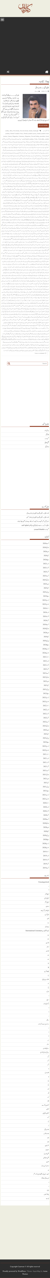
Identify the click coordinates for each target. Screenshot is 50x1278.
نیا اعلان (7, 337)
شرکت (42, 281)
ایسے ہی (26, 161)
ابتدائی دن (15, 139)
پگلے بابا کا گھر (27, 197)
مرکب (43, 320)
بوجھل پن (31, 186)
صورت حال (18, 284)
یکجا (36, 350)
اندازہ (7, 156)
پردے (45, 197)
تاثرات (47, 943)
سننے (4, 273)
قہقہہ (43, 295)
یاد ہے (13, 348)
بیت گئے (25, 186)
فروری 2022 (45, 746)
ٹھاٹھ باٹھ (15, 209)
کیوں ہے (6, 309)
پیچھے (16, 200)
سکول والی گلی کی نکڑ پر (6, 270)
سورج (37, 275)
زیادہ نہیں (29, 261)
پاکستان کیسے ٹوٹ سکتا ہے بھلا (7, 192)
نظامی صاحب (15, 334)
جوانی (33, 217)
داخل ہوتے (39, 236)
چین (31, 223)
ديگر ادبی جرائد (46, 1004)
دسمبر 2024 (46, 608)
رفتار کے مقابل (38, 253)
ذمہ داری (32, 248)
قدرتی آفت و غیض (34, 292)
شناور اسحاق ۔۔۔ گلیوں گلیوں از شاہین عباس (40, 513)
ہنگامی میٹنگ (15, 342)
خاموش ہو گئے (4, 228)
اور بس (36, 161)
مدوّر (46, 320)
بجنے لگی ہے (38, 175)
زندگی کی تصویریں (43, 261)
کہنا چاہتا (12, 303)
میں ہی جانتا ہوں (15, 331)
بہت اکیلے (18, 184)
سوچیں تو (40, 275)
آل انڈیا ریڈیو (12, 153)
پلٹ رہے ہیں (20, 197)
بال (21, 170)
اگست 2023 (46, 673)
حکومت (43, 228)
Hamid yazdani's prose (30, 134)
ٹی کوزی (8, 209)
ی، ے (47, 1198)
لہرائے (8, 314)
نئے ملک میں (44, 334)
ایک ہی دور (10, 164)
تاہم (6, 200)
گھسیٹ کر (11, 312)
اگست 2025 (46, 576)
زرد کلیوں (7, 259)
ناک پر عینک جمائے (38, 334)
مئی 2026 (46, 555)
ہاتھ (35, 339)
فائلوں (20, 289)
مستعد (23, 320)
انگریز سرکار (32, 159)
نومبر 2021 (46, 758)
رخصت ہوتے (10, 250)
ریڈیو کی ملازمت (13, 256)
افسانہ (40, 153)
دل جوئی (16, 239)
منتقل (8, 325)
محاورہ (24, 317)
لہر (10, 314)
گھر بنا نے (23, 312)
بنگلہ (41, 181)
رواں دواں (10, 253)
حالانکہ (18, 223)
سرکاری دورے (38, 267)
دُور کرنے (25, 242)
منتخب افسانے (45, 131)
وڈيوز (48, 1190)
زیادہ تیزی (33, 261)
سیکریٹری (38, 278)
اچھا (29, 145)
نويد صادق (36, 91)
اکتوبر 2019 (46, 860)
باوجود (46, 175)
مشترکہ (13, 320)
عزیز (48, 289)
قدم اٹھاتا (16, 292)
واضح (23, 345)
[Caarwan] (47, 72)
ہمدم (32, 342)
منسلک (44, 328)
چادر (48, 220)
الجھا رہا (5, 153)
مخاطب (9, 317)
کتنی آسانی (10, 295)
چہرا (41, 223)
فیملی (40, 292)
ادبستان (47, 906)
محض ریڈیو (13, 317)
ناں (34, 334)
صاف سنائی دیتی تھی (46, 284)
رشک (48, 253)
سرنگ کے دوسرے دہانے (8, 267)
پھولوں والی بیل (9, 197)
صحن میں (36, 284)
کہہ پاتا (6, 303)
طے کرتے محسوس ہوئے (36, 286)
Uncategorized (43, 882)
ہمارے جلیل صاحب (44, 342)
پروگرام (42, 197)
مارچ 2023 (46, 693)
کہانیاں (19, 303)
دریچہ (48, 1000)
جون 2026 (46, 551)
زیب (26, 261)
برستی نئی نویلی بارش (9, 175)
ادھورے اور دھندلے (5, 145)
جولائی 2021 (46, 774)
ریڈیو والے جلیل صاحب (29, 259)
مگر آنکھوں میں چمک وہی (35, 325)
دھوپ (43, 242)
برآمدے (21, 175)
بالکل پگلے (39, 172)
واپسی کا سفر (31, 345)
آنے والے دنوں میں (15, 159)
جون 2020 (46, 827)
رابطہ (32, 250)
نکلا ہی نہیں (7, 334)
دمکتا (4, 239)
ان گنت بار (18, 156)
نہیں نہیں (37, 337)
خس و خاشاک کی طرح (27, 231)
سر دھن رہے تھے (26, 264)
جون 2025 (46, 584)
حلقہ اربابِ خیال (45, 979)
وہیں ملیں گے (20, 348)
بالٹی (7, 170)
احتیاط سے (26, 145)
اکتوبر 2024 (46, 616)
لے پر (46, 317)
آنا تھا (12, 156)
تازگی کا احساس (13, 200)
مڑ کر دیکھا (34, 320)
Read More (43, 125)
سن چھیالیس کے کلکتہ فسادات (15, 273)
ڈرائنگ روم (18, 248)
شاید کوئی (8, 278)
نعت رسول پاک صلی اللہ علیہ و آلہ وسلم (41, 1174)
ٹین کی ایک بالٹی (43, 211)
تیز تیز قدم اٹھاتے (9, 206)
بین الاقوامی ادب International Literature (37, 931)
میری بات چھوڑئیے (8, 328)
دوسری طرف (39, 245)
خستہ (22, 231)
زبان (16, 259)
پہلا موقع (40, 200)
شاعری (23, 278)
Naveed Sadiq (35, 136)
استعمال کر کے (37, 150)
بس (35, 178)
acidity (7, 131)
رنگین (23, 253)
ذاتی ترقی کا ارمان (40, 248)
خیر (31, 234)
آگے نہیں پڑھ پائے (18, 153)
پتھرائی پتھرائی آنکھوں (24, 195)
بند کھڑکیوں (7, 178)
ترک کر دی (31, 203)
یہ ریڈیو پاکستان (22, 350)
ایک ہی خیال (14, 164)
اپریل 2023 (46, 689)
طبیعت (44, 286)
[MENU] (2, 19)
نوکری (22, 337)
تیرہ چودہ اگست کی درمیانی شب (19, 206)
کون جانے (40, 309)
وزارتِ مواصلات (10, 345)
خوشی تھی (34, 234)
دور (27, 242)
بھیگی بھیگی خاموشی (28, 184)
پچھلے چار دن (15, 195)
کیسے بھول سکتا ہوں (23, 309)
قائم (38, 292)
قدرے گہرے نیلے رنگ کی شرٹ (24, 292)
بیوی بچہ (45, 189)
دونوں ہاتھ (22, 245)
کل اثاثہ (10, 300)
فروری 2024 (45, 649)
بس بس (25, 178)
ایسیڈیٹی (29, 161)
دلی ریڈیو (7, 239)
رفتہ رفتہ (34, 253)
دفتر (30, 239)
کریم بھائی (44, 300)
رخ (24, 250)
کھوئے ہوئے (26, 303)
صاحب (5, 281)
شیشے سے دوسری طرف (11, 281)
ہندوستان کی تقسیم (20, 342)
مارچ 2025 (46, 596)
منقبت (47, 1162)
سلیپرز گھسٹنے (42, 273)
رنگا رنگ (26, 253)
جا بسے (40, 211)
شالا (20, 278)
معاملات (21, 323)
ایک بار (16, 161)
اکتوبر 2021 (46, 762)
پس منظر (39, 197)
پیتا (18, 200)
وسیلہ (5, 345)
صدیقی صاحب (23, 284)
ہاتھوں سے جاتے (27, 339)
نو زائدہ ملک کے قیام (32, 337)
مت (33, 317)
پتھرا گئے (30, 195)
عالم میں (28, 286)
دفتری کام (22, 239)
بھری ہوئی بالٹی (10, 181)
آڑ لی (13, 147)
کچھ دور (43, 298)
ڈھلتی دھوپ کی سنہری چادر (42, 250)
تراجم (48, 947)
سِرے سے (47, 270)
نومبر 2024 (46, 612)
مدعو (4, 317)
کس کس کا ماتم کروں (25, 300)
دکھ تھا (19, 239)
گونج (6, 312)
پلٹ (24, 197)
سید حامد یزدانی (14, 275)
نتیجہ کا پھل (31, 334)
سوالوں (45, 275)
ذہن (29, 248)
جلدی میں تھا (9, 211)
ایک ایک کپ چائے (21, 161)
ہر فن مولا (20, 339)
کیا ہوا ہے (30, 309)
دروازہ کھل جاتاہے (37, 239)
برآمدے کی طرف (16, 175)
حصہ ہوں (8, 225)
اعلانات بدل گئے (7, 150)
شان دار (11, 278)
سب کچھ (9, 261)
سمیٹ (28, 273)
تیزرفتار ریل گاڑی (38, 209)
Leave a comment (39, 353)
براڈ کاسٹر (24, 175)
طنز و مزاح (47, 1073)
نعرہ (12, 334)
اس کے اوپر (45, 150)
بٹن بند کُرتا (43, 175)
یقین (42, 350)
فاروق (18, 289)
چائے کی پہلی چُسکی (5, 217)
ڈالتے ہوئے (22, 248)
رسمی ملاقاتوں (6, 250)
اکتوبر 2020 (46, 811)
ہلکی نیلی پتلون (9, 339)
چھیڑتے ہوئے (46, 223)
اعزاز (16, 150)
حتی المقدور (16, 225)
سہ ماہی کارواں (46, 1048)
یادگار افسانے (7, 348)
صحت (41, 284)
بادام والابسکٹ (27, 167)
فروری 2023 (45, 697)
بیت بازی (47, 927)
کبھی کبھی (29, 295)
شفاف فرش (27, 281)
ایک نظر (30, 164)
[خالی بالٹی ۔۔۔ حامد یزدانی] (35, 95)
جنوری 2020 (45, 847)
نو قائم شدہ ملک (25, 337)
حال (27, 223)
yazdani (47, 139)
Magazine (27, 136)
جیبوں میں (27, 217)
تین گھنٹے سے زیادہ (31, 209)
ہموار (28, 342)
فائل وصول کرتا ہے (25, 289)
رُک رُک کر (30, 253)
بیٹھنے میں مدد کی (7, 186)
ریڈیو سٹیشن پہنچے (19, 256)
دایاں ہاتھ (21, 236)
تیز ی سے (43, 209)
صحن (39, 284)
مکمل (45, 325)
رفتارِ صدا (42, 253)
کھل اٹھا (36, 303)
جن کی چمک (32, 214)
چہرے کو (36, 223)
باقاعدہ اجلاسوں (28, 170)
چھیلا (43, 223)
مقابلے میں (6, 323)
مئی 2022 (46, 734)
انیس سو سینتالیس (22, 159)
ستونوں (44, 264)
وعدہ (3, 345)
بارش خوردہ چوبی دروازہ (16, 167)
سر (29, 264)
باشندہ (32, 170)
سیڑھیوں (42, 278)
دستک (33, 239)
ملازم (29, 325)
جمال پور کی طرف (43, 214)
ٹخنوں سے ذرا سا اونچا (21, 209)
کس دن (34, 300)
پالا (42, 195)
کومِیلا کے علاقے (6, 306)
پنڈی (17, 197)
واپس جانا (35, 345)
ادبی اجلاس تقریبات (45, 910)
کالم (48, 1101)
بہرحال (35, 186)
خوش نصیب (38, 234)
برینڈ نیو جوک (43, 178)
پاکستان (5, 189)
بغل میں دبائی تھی (12, 178)
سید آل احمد (19, 275)
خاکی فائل (17, 228)
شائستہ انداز (29, 278)
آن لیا (14, 156)
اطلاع (23, 150)
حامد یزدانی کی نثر (28, 225)
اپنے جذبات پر (18, 142)
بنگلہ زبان (32, 181)
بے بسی (33, 189)
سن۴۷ (8, 273)
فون (41, 292)
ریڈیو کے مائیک (35, 259)
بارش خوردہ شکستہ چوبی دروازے (7, 167)
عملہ (35, 289)
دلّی (9, 239)
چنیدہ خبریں (46, 971)
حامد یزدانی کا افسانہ (9, 223)
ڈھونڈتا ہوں (36, 250)
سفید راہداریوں (25, 270)
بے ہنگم (15, 189)
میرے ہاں (25, 331)
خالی (14, 228)
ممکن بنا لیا (15, 325)
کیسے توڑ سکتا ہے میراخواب (15, 309)
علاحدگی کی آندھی (44, 289)
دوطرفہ (35, 245)
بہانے (21, 184)
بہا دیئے (24, 184)
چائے (18, 217)
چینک (29, 223)
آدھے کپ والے (46, 147)
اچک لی (31, 145)
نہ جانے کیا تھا (44, 337)
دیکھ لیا (19, 245)
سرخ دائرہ (21, 264)
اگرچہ (27, 153)
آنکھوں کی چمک (39, 159)
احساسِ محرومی (22, 145)
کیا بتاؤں (33, 309)
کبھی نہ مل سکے (24, 295)
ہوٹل (12, 342)
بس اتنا (33, 178)
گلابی (32, 312)
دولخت (33, 245)
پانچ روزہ (35, 195)
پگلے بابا (36, 197)
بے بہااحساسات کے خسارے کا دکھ (25, 189)
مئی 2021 (46, 783)
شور (19, 281)
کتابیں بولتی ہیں (46, 1113)
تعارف (47, 951)
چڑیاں (35, 220)
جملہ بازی (36, 214)
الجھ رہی (8, 153)
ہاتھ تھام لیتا (32, 339)
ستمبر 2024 (46, 620)
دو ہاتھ (30, 242)
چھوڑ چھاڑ (3, 220)
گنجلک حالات (29, 312)
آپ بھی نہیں (9, 139)
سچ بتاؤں (32, 264)
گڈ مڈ (3, 309)
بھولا (40, 184)
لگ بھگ (15, 314)
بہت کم (41, 186)
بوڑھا (28, 186)
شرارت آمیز (4, 278)
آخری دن (17, 145)
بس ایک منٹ (29, 178)
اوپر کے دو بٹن (40, 161)
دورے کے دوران (12, 242)
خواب (15, 231)
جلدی (12, 211)
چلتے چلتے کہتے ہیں (26, 220)
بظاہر (20, 178)
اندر (48, 159)
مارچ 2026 (46, 560)
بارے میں (44, 170)
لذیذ (25, 314)
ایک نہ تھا (26, 164)
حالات (24, 223)
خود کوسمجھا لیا (43, 234)
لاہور (31, 314)
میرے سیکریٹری (30, 331)
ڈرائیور (14, 248)
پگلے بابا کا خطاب (32, 197)
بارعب (47, 170)
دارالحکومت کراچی (29, 236)
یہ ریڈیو (30, 350)
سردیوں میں (10, 264)
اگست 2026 (46, 543)
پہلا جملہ (44, 200)
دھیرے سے (39, 242)
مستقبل (19, 320)
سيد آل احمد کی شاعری (44, 1052)
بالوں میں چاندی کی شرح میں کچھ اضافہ (17, 172)
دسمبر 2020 (46, 803)
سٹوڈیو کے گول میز (37, 264)
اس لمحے (41, 150)
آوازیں (44, 161)
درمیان (9, 236)
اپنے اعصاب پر (23, 142)
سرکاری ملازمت (22, 267)
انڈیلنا (46, 159)
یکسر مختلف (34, 350)
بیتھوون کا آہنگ (21, 186)
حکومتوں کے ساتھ (39, 228)
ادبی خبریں (47, 914)
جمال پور (47, 214)
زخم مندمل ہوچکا (12, 259)
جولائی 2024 (46, 628)
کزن (36, 300)
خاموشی (47, 231)
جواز (35, 217)
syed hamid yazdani (27, 139)
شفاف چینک (31, 281)
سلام (48, 1044)
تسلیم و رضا (24, 203)
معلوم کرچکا (14, 323)
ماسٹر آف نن (43, 317)
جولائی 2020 (46, 823)
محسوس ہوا (21, 317)
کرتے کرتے (9, 298)
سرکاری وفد (17, 267)
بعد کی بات (17, 178)
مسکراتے (16, 320)
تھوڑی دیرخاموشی (29, 206)
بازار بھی (40, 170)
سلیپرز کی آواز (47, 273)
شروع (40, 281)
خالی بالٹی (11, 228)
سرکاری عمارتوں (32, 267)
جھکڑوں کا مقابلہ (10, 214)
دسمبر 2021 (46, 754)
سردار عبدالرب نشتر (15, 264)
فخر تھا (14, 289)
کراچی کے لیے (14, 298)
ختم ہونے (36, 231)
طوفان (41, 286)
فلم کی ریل (44, 292)
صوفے (14, 284)
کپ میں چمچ (18, 295)
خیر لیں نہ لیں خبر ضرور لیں (23, 234)
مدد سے (6, 317)
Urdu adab (41, 139)
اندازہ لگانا (4, 156)
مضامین (34, 323)
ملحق (20, 325)
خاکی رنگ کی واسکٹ (22, 228)
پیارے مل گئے (21, 200)
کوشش (22, 306)
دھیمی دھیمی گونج (34, 242)
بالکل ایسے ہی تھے (44, 172)
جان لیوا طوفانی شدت (32, 211)
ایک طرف (3, 161)
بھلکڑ (7, 181)
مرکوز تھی (38, 320)
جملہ (39, 214)
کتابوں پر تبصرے (45, 1105)
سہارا (48, 275)
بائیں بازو (42, 167)
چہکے (33, 223)
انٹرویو (10, 156)
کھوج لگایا (21, 303)
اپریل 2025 (46, 592)
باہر (7, 172)
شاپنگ (26, 278)
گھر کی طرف (16, 312)
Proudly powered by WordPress (14, 1271)
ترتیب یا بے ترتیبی (36, 203)
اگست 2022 (46, 722)
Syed (47, 136)
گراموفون (43, 312)
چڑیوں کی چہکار (31, 220)
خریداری (33, 231)
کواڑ (37, 306)
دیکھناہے (11, 245)
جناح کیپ (25, 214)
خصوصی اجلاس (18, 231)
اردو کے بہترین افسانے (33, 147)
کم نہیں (3, 300)
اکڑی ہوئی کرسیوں (32, 153)
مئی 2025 (46, 588)
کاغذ (39, 295)
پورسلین (27, 200)
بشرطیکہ (22, 178)
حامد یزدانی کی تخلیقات (42, 225)
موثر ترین (30, 328)
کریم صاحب (40, 300)
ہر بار (23, 339)
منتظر (10, 325)
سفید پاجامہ (31, 270)
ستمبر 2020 (46, 815)
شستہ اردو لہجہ (36, 281)
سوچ (43, 275)
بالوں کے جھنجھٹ (27, 172)
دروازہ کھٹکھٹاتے (43, 239)
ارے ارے (28, 147)
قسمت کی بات (46, 295)
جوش (31, 217)
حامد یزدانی (14, 223)
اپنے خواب (13, 142)
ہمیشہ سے (25, 342)
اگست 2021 (46, 770)
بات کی (31, 167)
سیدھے (10, 275)
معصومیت (18, 323)
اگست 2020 (46, 819)
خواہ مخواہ (11, 231)
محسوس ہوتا (17, 317)
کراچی (25, 298)
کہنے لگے (9, 303)
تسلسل (27, 203)
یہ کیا (12, 350)
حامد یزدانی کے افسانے (22, 225)
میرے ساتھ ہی (35, 331)
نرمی (28, 334)
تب (5, 200)
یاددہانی (10, 348)
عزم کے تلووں (4, 286)
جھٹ (14, 214)
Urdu (35, 139)
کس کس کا (30, 300)
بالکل (5, 170)
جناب (29, 214)
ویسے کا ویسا (16, 348)
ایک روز (7, 161)
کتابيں (47, 1109)
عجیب (21, 286)
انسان (44, 159)
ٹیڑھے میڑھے (4, 209)
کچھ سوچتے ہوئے (39, 298)
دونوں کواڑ (26, 245)
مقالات (47, 325)
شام (19, 278)
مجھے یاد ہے (27, 317)
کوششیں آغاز (18, 306)
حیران (31, 228)
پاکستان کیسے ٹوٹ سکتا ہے (16, 192)
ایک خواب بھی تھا (12, 161)
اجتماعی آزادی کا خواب (39, 145)
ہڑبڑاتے (16, 339)
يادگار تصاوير (46, 1194)
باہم (5, 172)
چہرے (39, 223)
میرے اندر (45, 331)
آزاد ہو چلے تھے (16, 147)
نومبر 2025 (46, 564)
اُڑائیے (10, 147)
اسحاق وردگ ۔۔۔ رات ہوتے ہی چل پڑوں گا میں (39, 525)
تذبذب (48, 203)
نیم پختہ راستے (41, 339)
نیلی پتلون (45, 339)
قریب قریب (4, 292)
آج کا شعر (47, 894)
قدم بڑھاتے (13, 292)
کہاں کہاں (15, 303)
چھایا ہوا (6, 220)
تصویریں (16, 203)
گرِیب (35, 312)
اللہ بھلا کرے (42, 156)
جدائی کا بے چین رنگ (22, 211)
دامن (24, 236)
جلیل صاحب (4, 211)
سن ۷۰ (25, 273)
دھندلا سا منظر (46, 242)
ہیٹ (7, 342)
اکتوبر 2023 (46, 665)
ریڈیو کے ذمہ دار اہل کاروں (43, 259)
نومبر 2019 (46, 856)
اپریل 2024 (46, 641)
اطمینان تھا (19, 150)
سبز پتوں (4, 261)
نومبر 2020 (46, 807)
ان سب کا (30, 156)
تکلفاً (46, 206)
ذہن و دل (26, 248)
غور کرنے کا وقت (31, 289)
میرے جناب (41, 331)
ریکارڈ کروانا (20, 259)
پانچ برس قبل (39, 195)
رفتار (45, 253)
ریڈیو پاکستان (34, 256)
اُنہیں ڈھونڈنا (27, 159)
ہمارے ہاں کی (38, 342)
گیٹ (44, 314)
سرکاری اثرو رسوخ (44, 267)
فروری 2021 (45, 795)
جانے (28, 211)
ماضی (39, 317)
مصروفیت (43, 323)
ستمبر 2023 (46, 669)
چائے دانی (14, 217)
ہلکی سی (13, 339)
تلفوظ (40, 206)
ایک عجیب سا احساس (45, 164)
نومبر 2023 (46, 661)
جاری (37, 211)
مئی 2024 (46, 637)
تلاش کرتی (43, 206)
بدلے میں (28, 175)
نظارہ (19, 334)
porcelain (42, 136)
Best (11, 131)
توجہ (24, 206)
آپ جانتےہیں (42, 142)
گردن (40, 312)
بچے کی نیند (34, 175)
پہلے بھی (31, 200)
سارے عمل (16, 261)
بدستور (31, 175)
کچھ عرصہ (34, 298)
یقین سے (39, 350)
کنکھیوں (41, 303)
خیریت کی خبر (16, 234)
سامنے (13, 261)
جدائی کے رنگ (16, 211)
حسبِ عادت (12, 225)
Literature (21, 136)
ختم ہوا (40, 231)
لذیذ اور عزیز (22, 314)
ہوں (9, 342)
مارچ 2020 (46, 839)
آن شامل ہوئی (26, 156)
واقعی (21, 345)
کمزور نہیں (45, 303)
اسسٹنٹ (32, 150)
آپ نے (29, 142)
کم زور (6, 300)
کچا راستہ (46, 298)
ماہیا (48, 1137)
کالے (32, 295)
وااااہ (38, 345)
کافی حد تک (35, 295)
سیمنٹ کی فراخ (34, 278)
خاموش (8, 228)
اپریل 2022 (46, 738)
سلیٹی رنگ (38, 273)
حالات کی (21, 223)
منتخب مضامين (46, 1158)
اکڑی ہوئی (37, 153)
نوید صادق (11, 337)
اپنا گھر (27, 142)
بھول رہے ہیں (44, 184)
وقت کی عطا (34, 348)
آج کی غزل (46, 898)
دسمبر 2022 (46, 706)
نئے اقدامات (10, 331)
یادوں (3, 348)
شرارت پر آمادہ (46, 281)
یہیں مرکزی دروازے (7, 350)
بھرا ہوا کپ (15, 181)
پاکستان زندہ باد (23, 192)
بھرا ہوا (19, 181)
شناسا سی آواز (22, 281)
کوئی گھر (43, 306)
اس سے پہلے (7, 147)
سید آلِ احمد (47, 430)
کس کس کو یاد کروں (19, 300)
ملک (18, 325)
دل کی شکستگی (12, 239)
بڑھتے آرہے (39, 178)
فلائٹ (48, 292)
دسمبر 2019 (46, 852)
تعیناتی (9, 203)
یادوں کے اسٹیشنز (46, 350)
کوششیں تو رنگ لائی (12, 306)
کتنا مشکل (14, 295)
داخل (42, 236)
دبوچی (15, 236)
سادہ (19, 261)
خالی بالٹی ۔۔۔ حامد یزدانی (42, 87)
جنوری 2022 (45, 750)
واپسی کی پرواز (27, 345)
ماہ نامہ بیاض (46, 1129)
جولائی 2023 (46, 677)
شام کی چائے (15, 278)
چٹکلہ (37, 220)
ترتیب (40, 203)
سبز (7, 261)
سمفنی (30, 273)
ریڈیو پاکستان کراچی (28, 256)
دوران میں (21, 242)
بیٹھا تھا (11, 186)
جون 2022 (46, 730)
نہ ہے (40, 337)
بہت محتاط (38, 186)
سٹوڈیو (41, 264)
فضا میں (4, 289)
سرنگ (14, 267)
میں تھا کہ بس (21, 331)
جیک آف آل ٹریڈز (22, 217)
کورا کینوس (26, 306)
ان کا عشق (21, 156)
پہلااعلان (37, 200)
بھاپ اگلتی (22, 181)
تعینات (11, 203)
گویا (4, 312)
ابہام (12, 139)
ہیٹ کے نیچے (44, 345)
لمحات (12, 314)
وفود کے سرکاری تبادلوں (40, 348)
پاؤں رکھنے (11, 189)
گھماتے (8, 312)
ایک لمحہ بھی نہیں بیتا (39, 164)
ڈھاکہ (11, 248)
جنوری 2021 (45, 799)
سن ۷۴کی (21, 273)
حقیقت (4, 225)
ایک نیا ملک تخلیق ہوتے (21, 164)
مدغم (48, 320)
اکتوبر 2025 (46, 568)
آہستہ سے (5, 159)
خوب (9, 231)
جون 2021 (46, 779)
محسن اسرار (47, 438)
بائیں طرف (38, 167)
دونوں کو (29, 245)
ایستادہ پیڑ (32, 161)
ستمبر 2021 (46, 766)
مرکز (41, 320)
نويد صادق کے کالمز (45, 1178)
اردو (42, 147)
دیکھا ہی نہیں (15, 245)
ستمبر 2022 (46, 718)
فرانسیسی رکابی (10, 289)
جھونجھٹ (43, 217)
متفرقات (47, 1146)
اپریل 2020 (46, 835)
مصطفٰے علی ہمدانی (38, 323)
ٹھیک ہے (12, 209)
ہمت (34, 342)
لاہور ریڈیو (28, 314)
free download (24, 131)
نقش (10, 334)
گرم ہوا (37, 312)
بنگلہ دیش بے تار (37, 181)
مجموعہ (31, 317)
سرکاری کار (27, 267)
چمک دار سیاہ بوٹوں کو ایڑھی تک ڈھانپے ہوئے (15, 220)
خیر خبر (29, 234)
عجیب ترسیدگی (10, 286)
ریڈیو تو (23, 256)
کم (7, 300)
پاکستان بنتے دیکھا (46, 192)
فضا (6, 289)
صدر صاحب (28, 284)
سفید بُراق (34, 270)
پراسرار (11, 195)
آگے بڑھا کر (24, 153)
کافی (38, 295)
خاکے (48, 991)
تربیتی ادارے (44, 203)
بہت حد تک (14, 184)
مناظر (13, 325)
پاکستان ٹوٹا (28, 192)
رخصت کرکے (16, 250)
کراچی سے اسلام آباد (20, 298)
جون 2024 (46, 633)
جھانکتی (16, 214)
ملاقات (27, 325)
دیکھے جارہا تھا (5, 245)
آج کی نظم (47, 902)
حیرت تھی (28, 228)
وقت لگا (31, 348)
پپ (33, 195)
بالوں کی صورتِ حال (33, 172)
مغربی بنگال (10, 323)
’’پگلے (38, 131)
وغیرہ (48, 348)
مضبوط (31, 323)
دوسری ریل (44, 245)
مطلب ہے (25, 323)
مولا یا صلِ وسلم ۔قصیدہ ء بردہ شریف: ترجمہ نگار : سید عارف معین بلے (35, 521)
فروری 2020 (45, 843)
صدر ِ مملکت (33, 284)
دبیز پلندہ (12, 236)
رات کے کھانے (28, 250)
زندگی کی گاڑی (37, 261)
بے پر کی (18, 189)
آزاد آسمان (21, 147)
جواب (37, 217)
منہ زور (41, 328)
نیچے (5, 337)
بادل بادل (22, 167)
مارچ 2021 (46, 791)
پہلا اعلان (47, 200)
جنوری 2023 (45, 701)
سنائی (6, 273)
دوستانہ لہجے (7, 242)
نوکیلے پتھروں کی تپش (16, 337)
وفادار (46, 348)
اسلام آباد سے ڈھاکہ (27, 150)
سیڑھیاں (6, 275)
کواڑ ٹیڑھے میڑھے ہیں (32, 306)
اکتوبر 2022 (46, 714)
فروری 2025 (45, 600)
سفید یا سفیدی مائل (20, 270)
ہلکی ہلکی (5, 339)
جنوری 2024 (45, 653)
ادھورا (11, 145)
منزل (6, 325)
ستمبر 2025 (46, 572)
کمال (48, 303)
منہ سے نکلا (37, 328)
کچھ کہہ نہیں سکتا (29, 298)
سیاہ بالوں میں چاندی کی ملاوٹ (31, 275)
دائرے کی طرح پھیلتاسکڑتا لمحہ (9, 234)
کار (41, 295)
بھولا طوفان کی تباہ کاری (35, 184)
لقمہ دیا (18, 314)
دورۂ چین (17, 242)
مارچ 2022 (46, 742)
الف (48, 918)
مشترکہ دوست (9, 320)
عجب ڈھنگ (24, 286)
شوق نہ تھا (16, 281)
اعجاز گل (47, 434)
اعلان (11, 150)
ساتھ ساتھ (23, 261)
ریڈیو (42, 256)
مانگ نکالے (36, 317)
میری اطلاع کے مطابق (15, 328)
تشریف (20, 203)
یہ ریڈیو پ (27, 350)
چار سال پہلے (45, 220)
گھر (25, 312)
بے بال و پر (36, 189)
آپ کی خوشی (34, 142)
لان (33, 314)
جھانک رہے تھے (21, 214)
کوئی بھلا (46, 306)
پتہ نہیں (19, 195)
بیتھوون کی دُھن (15, 186)
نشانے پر (25, 334)
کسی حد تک (13, 300)
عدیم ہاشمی (47, 447)
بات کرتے (34, 167)
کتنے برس (6, 295)
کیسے (27, 309)
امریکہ (33, 156)
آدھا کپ (13, 145)
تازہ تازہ (9, 200)
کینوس (9, 309)
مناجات (47, 1150)
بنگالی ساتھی (47, 181)
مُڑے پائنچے (30, 320)
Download (16, 131)
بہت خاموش (9, 184)
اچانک (34, 145)
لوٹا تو (6, 314)
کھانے (39, 303)
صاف (3, 281)
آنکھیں (35, 159)
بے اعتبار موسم (40, 189)
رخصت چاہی (21, 250)
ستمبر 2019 (46, 864)
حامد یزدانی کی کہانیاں (35, 225)
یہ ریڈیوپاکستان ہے (16, 350)
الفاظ (46, 156)
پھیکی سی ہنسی (4, 197)
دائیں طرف (45, 236)
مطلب (28, 323)
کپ (21, 295)
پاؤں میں (8, 189)
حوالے (34, 228)
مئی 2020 (46, 831)
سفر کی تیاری (39, 270)
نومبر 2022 (46, 710)
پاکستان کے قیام (46, 195)
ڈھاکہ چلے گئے (7, 248)
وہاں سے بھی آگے (26, 348)
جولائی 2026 (46, 547)
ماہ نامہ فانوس (46, 1133)
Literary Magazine (13, 136)
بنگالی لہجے (43, 181)
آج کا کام (46, 145)
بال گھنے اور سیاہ (17, 170)
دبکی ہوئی (17, 236)
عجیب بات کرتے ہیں (16, 286)
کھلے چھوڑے (30, 303)
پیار (25, 200)
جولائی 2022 (46, 726)
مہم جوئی (34, 328)
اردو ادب (39, 147)
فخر (15, 289)
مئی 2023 (46, 685)
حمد (48, 983)
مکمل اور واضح (41, 325)
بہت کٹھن (5, 184)
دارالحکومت (34, 236)
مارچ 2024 (46, 645)
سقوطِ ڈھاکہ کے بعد (13, 270)
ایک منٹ (33, 164)
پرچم (6, 195)
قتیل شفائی (47, 442)
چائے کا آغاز (10, 217)
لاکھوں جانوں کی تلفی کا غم (39, 314)
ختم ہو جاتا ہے (44, 231)
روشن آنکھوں (6, 253)
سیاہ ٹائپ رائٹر (23, 275)
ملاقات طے (23, 325)
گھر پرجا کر (19, 312)
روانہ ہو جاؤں (19, 253)
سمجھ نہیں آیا (34, 273)
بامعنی (9, 172)
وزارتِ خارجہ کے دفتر (16, 345)
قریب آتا (8, 292)
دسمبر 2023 (46, 657)
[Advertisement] (25, 43)
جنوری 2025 (45, 604)
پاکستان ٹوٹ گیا (32, 192)
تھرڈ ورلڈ (33, 206)
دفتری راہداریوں (27, 239)
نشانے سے (22, 334)
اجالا (44, 145)
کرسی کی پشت (4, 298)
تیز (12, 206)
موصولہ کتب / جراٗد (45, 1166)
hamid (30, 131)
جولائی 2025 (46, 580)
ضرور (6, 284)
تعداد (14, 203)
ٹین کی (48, 211)
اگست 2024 (46, 624)
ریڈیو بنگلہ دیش (38, 256)
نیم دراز (37, 339)
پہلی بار (34, 200)
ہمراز (30, 342)
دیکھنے (9, 245)
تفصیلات (6, 203)
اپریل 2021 (46, 787)
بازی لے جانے (36, 170)
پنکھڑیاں (13, 197)
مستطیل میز (26, 320)
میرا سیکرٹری (22, 328)
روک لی (44, 256)
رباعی (48, 1020)
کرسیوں (47, 300)
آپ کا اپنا (37, 142)
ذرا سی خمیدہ (36, 248)
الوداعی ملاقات (37, 156)
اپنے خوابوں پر (9, 142)
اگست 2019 (46, 868)
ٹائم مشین (26, 209)
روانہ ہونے (15, 253)
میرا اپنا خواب (26, 328)
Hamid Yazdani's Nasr (16, 134)
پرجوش (8, 195)
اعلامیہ (14, 150)
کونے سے (36, 309)
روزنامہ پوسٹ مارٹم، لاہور (43, 1024)
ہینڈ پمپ (40, 345)
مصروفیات (47, 323)
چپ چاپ (40, 220)
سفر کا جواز (43, 270)
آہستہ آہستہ (10, 159)
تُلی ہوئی (37, 206)
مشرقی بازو (4, 320)
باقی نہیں (23, 170)
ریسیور (23, 259)
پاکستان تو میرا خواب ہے (39, 192)
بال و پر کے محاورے (11, 170)
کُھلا (33, 303)
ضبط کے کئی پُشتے (10, 284)
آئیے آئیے (20, 139)
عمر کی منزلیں (39, 289)
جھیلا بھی (40, 217)
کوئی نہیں (39, 306)
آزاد (24, 147)
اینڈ (46, 167)
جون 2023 (46, 681)
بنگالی (3, 178)
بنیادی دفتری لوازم (28, 181)
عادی (30, 286)
